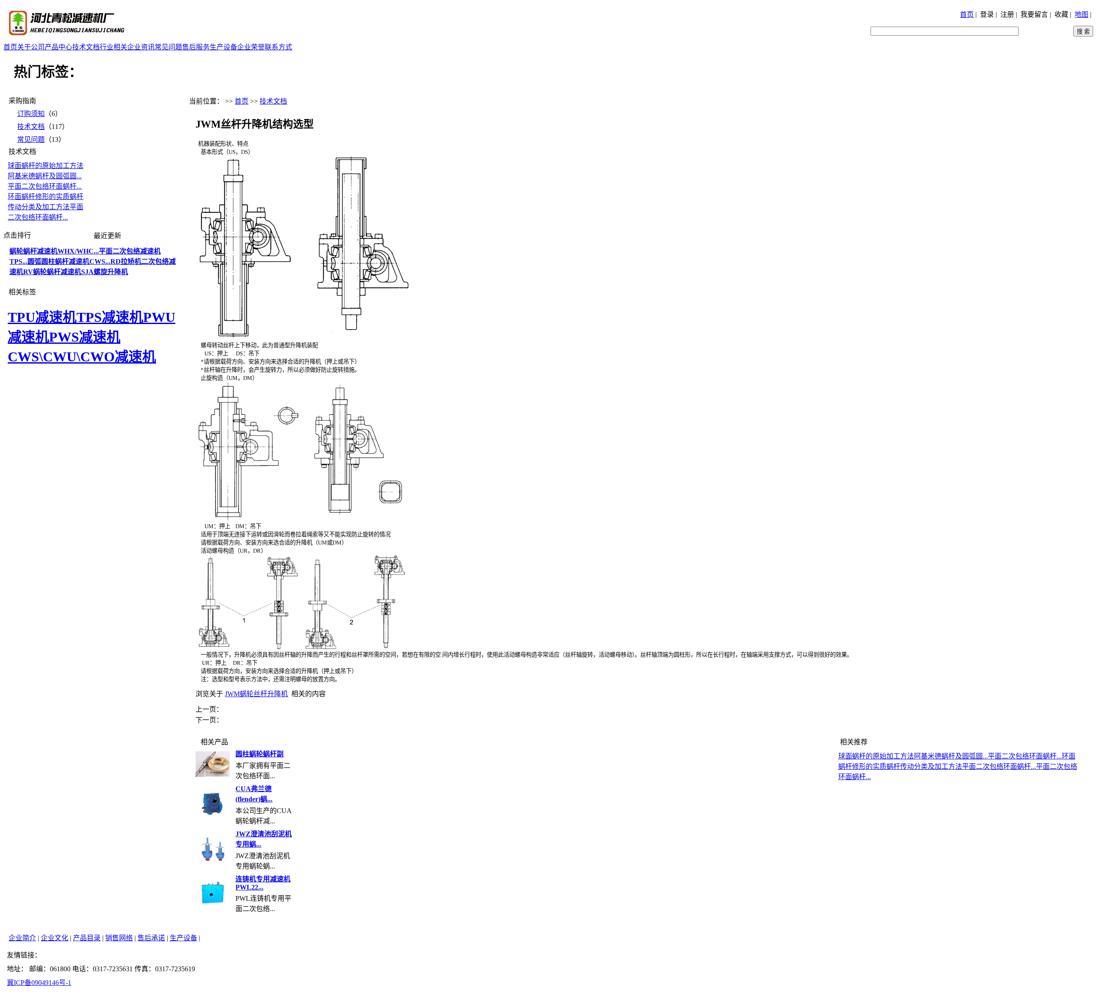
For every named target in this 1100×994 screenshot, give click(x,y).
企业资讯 (141, 47)
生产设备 (223, 47)
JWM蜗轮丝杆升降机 (256, 693)
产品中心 (58, 47)
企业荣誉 (251, 47)
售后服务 (196, 47)
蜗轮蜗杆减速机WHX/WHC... (54, 251)
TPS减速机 (109, 317)
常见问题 (168, 47)
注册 (1007, 14)
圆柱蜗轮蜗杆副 (259, 754)
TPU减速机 (42, 317)
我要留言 (1034, 14)
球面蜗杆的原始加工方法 (45, 165)
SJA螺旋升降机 (104, 271)
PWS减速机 (84, 337)
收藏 (1061, 14)
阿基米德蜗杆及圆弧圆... (45, 176)
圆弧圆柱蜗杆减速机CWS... (69, 261)
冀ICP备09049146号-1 (39, 982)
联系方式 (278, 47)
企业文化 (54, 938)
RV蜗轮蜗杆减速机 (52, 271)
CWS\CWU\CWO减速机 (82, 356)
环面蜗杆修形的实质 (39, 196)
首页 (967, 14)
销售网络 (119, 938)
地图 (1081, 14)
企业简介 (22, 938)
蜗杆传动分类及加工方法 (924, 766)
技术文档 (86, 47)
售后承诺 (151, 938)
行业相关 (113, 47)
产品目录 (87, 938)
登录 (987, 14)
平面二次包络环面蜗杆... (45, 186)
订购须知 (31, 113)
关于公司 (31, 47)
